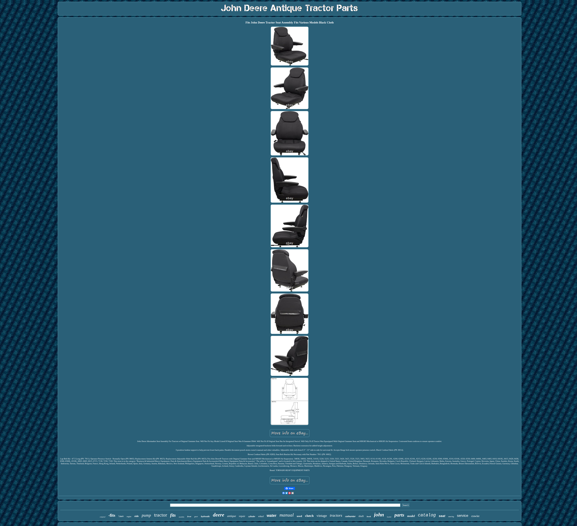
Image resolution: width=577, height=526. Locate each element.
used (299, 516)
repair (242, 516)
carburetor (350, 516)
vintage (322, 516)
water (271, 515)
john (379, 515)
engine (129, 516)
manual (286, 515)
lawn (121, 516)
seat (442, 516)
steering (451, 516)
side (136, 516)
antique (231, 516)
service (462, 516)
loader (389, 517)
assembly (181, 517)
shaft (361, 516)
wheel (261, 516)
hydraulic (205, 516)
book (369, 516)
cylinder (251, 516)
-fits (111, 515)
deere (218, 515)
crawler (475, 516)
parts (399, 515)
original (102, 517)
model (411, 516)
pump (146, 515)
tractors (336, 515)
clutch (309, 516)
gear (196, 516)
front (189, 516)
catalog (427, 515)
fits (173, 515)
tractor (160, 515)
